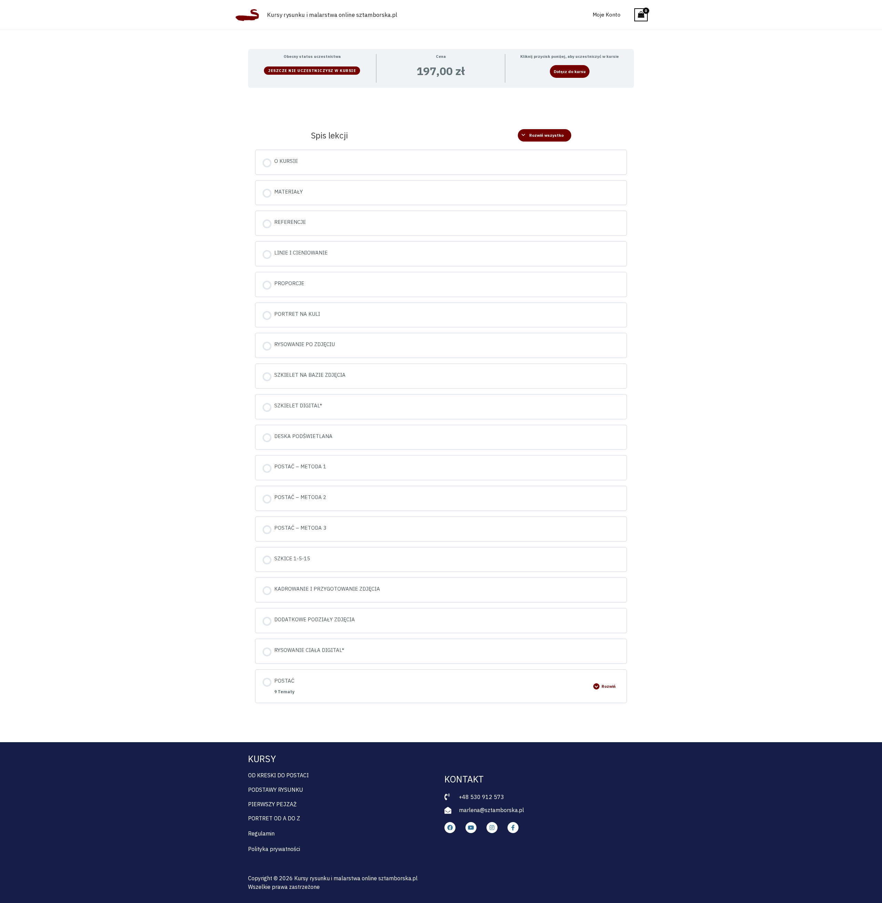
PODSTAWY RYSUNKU (275, 789)
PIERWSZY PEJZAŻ (272, 804)
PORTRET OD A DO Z (274, 818)
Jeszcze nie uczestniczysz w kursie (312, 70)
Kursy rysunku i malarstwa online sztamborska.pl (332, 15)
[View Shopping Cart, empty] (641, 14)
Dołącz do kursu (570, 71)
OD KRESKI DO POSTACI (278, 775)
